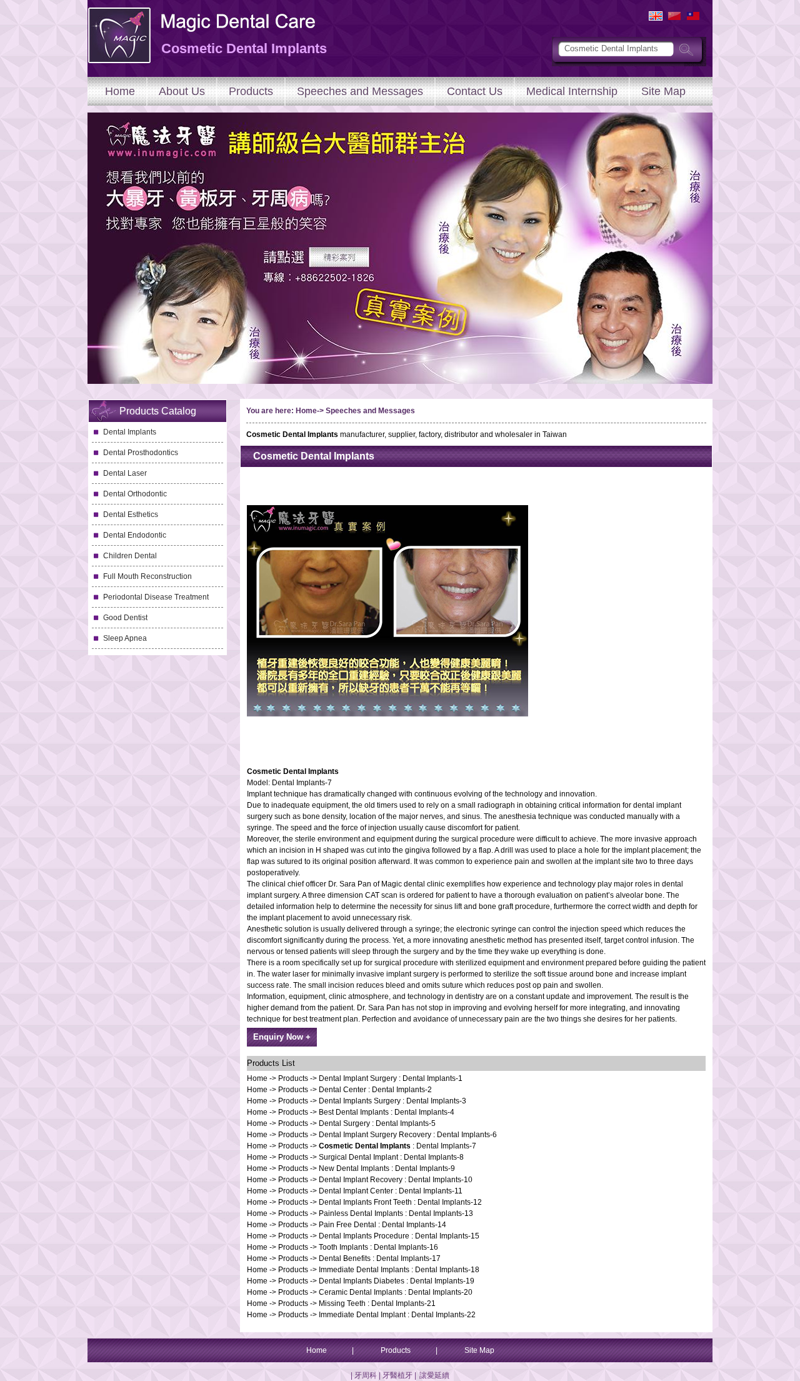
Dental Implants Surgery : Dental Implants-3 (392, 1101)
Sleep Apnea (125, 638)
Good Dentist (125, 617)
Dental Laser (125, 473)
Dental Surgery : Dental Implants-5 (377, 1123)
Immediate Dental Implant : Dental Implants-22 (397, 1314)
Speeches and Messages (360, 91)
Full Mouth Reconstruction (147, 576)
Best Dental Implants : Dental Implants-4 (386, 1112)
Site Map (663, 91)
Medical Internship (572, 91)
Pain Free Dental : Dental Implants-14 (382, 1224)
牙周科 (365, 1375)
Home (120, 91)
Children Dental (130, 555)
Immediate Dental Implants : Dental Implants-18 (399, 1269)
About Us (182, 91)
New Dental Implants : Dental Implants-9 (387, 1168)
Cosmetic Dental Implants (313, 456)
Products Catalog (157, 411)
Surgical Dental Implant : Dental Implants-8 (391, 1157)
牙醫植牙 (397, 1375)
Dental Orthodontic (135, 494)
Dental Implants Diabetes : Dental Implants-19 (396, 1281)
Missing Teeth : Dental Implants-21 (377, 1303)
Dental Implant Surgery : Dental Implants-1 (390, 1078)
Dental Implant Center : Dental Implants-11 (390, 1191)
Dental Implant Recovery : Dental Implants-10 (395, 1179)
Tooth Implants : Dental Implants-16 (378, 1247)
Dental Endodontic (134, 535)
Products (251, 91)
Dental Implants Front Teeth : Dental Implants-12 (400, 1202)
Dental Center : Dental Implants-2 (375, 1089)
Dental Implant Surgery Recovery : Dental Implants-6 (408, 1134)
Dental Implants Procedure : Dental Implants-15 (399, 1236)
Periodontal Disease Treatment (156, 597)
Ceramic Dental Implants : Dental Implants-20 (395, 1292)
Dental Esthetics (130, 514)
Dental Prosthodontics (140, 452)
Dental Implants (129, 432)
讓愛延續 (434, 1375)
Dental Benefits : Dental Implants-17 (380, 1258)
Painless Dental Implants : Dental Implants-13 (396, 1213)
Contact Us (474, 91)
